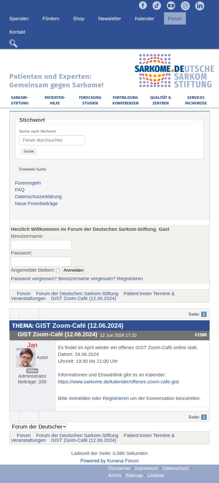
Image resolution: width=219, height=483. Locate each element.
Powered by (93, 460)
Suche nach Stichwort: (38, 131)
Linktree (155, 475)
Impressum (146, 467)
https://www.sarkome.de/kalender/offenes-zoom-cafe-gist (118, 381)
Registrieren (130, 278)
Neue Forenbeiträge (36, 203)
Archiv (115, 475)
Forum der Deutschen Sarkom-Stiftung (77, 293)
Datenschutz (176, 467)
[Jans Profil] (26, 357)
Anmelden (80, 398)
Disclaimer (119, 467)
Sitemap (134, 475)
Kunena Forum (123, 460)
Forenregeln (28, 183)
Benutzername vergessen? (87, 278)
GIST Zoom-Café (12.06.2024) (83, 298)
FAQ (20, 189)
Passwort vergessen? (34, 278)
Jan (32, 345)
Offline (32, 371)
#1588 (201, 334)
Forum (24, 293)
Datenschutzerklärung (38, 196)
